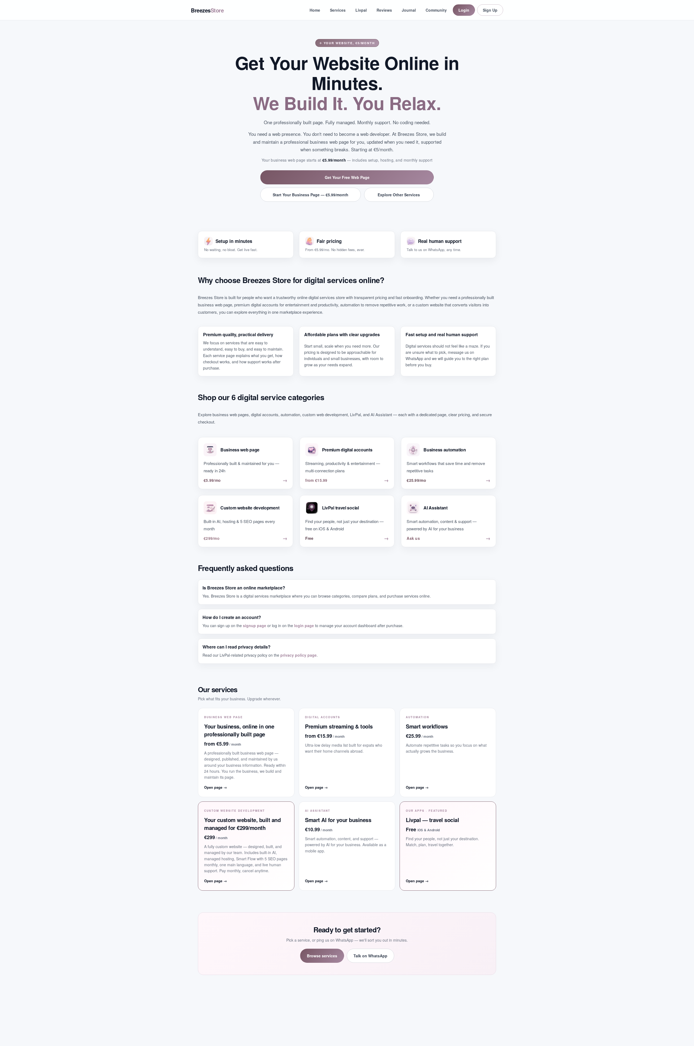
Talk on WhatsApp (370, 955)
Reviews (384, 10)
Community (436, 10)
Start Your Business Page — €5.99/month (310, 194)
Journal (409, 10)
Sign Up (490, 10)
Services (338, 10)
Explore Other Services (399, 194)
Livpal (361, 10)
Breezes (207, 10)
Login (463, 10)
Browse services (322, 955)
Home (315, 10)
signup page (254, 625)
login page (304, 625)
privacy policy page (298, 655)
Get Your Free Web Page (347, 177)
